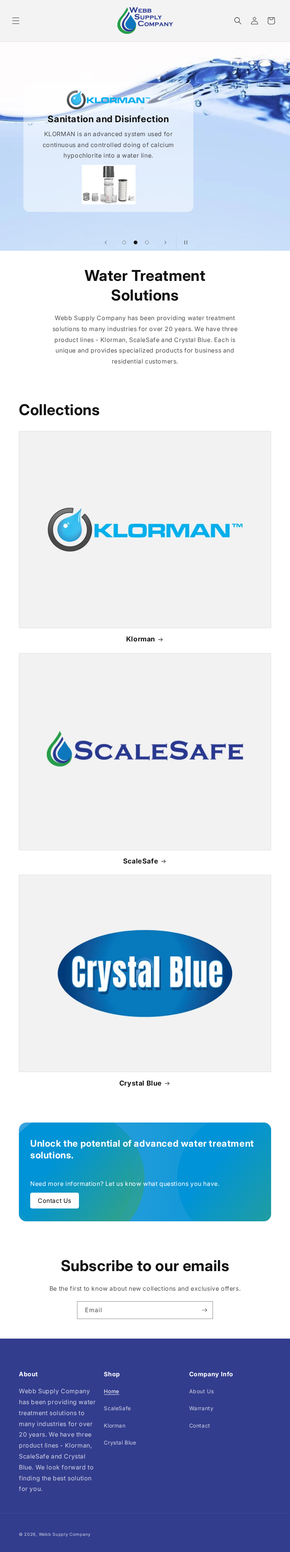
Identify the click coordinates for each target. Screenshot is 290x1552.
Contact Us (54, 1200)
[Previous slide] (105, 242)
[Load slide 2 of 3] (135, 242)
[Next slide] (165, 242)
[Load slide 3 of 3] (147, 242)
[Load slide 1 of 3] (124, 242)
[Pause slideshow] (184, 242)
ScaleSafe (140, 861)
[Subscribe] (204, 1310)
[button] (16, 20)
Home (111, 1391)
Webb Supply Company (65, 1534)
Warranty (201, 1408)
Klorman (140, 639)
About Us (201, 1391)
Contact (199, 1425)
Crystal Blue (140, 1083)
